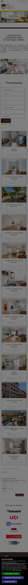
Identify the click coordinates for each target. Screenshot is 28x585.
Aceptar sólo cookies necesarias (13, 577)
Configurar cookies (10, 581)
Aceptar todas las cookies (11, 573)
